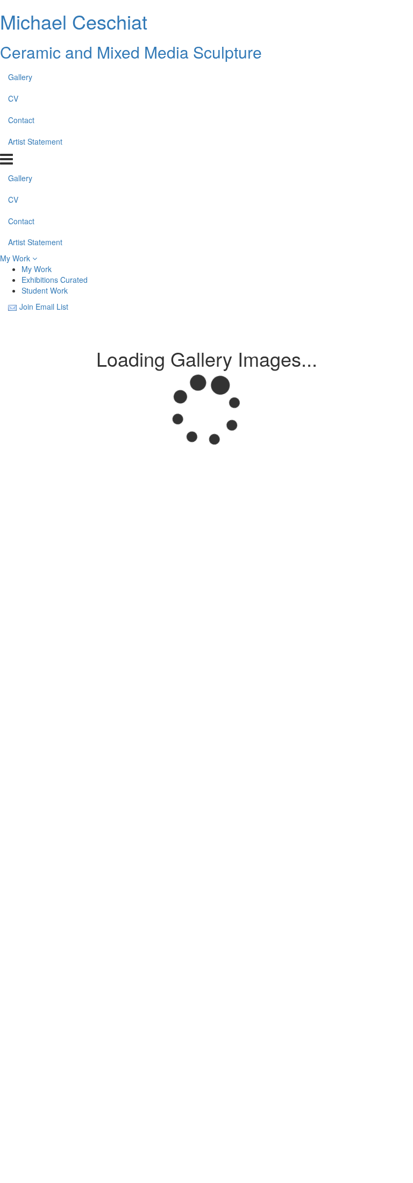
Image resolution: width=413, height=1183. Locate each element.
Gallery (20, 77)
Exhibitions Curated (55, 279)
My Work (16, 258)
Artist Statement (35, 141)
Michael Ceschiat (73, 21)
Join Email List (43, 306)
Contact (21, 120)
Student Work (45, 290)
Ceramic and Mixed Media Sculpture (131, 51)
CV (13, 98)
